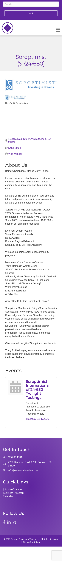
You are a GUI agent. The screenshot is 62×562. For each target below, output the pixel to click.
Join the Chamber (13, 489)
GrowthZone (35, 542)
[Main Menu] (58, 29)
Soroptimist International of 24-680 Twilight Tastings (38, 389)
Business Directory (13, 493)
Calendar (8, 496)
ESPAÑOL (31, 13)
